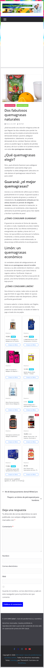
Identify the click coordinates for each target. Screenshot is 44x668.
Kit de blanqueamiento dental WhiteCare (21, 492)
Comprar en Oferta (13, 345)
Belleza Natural (10, 105)
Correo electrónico (10, 566)
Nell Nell (21, 124)
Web (4, 576)
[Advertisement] (22, 45)
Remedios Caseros (22, 105)
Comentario (7, 526)
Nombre (5, 556)
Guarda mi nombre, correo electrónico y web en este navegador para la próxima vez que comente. (21, 594)
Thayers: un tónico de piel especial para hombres (23, 498)
